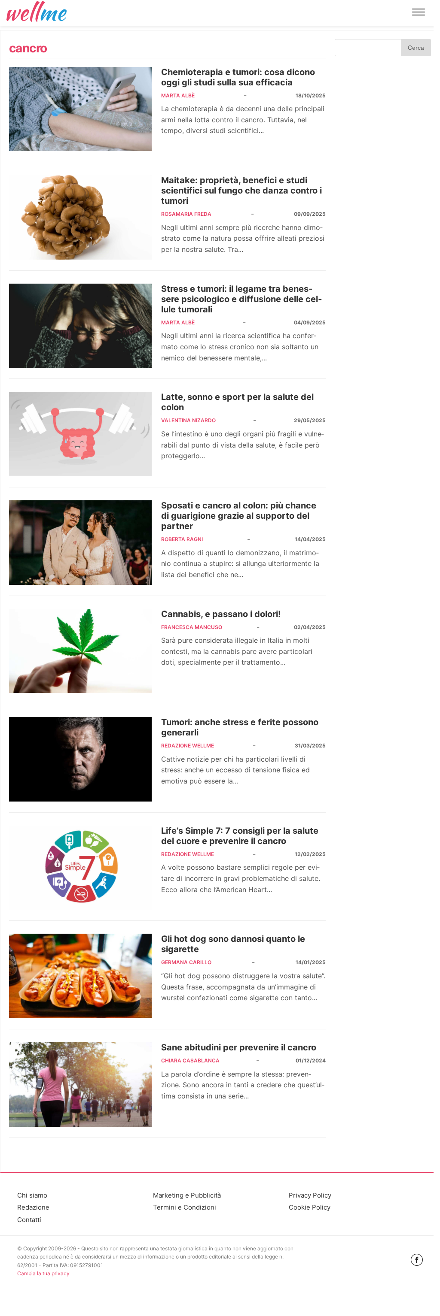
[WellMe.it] (36, 12)
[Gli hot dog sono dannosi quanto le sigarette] (80, 976)
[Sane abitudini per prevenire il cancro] (80, 1084)
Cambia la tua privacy (43, 1273)
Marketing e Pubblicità (187, 1195)
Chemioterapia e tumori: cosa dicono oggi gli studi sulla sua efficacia (238, 77)
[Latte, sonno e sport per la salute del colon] (80, 434)
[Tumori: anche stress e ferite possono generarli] (80, 759)
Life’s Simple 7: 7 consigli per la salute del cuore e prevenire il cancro (239, 836)
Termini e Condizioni (184, 1207)
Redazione (33, 1207)
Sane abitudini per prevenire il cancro (238, 1047)
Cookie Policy (309, 1207)
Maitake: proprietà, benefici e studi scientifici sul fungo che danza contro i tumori (241, 190)
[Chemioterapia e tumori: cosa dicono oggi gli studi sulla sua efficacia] (80, 109)
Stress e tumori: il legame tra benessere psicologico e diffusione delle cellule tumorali (241, 299)
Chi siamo (32, 1195)
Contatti (29, 1220)
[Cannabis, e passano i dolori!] (80, 651)
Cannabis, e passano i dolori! (221, 614)
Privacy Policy (310, 1195)
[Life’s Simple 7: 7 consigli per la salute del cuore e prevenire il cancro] (80, 868)
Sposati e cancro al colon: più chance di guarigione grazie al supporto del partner (238, 515)
